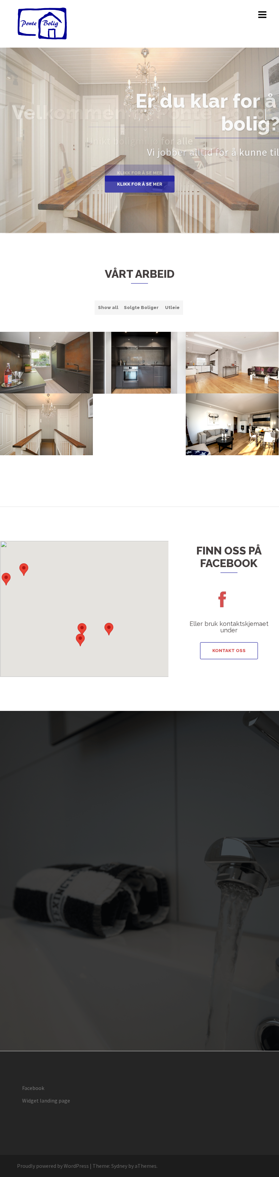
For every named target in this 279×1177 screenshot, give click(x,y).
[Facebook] (222, 603)
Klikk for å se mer (139, 184)
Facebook (33, 1088)
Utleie (172, 307)
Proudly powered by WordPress (53, 1165)
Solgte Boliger (141, 307)
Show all (108, 307)
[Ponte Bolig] (42, 23)
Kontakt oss (229, 650)
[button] (80, 640)
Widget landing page (46, 1100)
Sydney (119, 1165)
